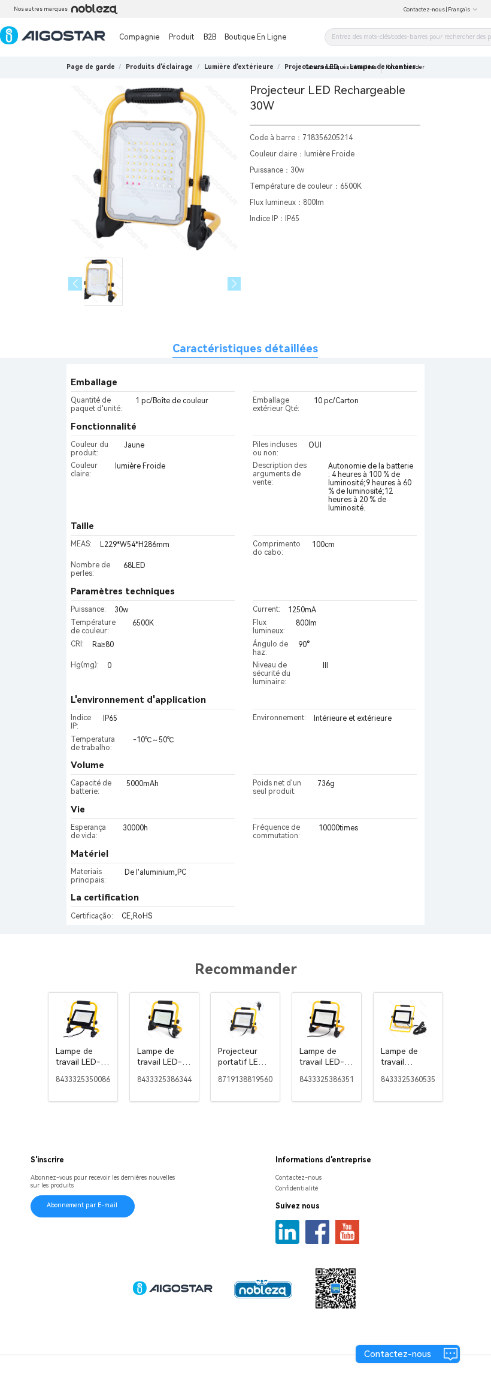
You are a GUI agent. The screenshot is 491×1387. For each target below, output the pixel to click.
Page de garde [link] (90, 67)
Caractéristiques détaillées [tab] (245, 348)
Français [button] (459, 10)
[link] (159, 67)
